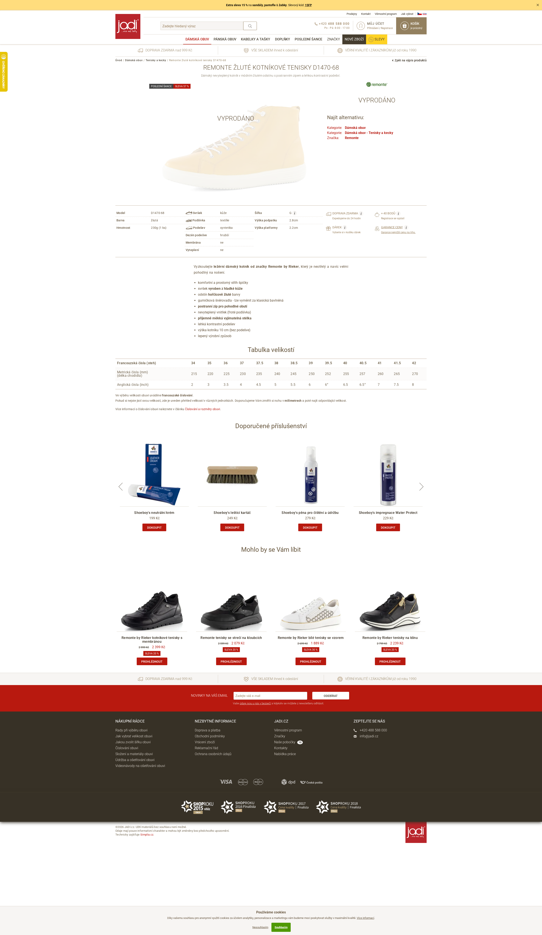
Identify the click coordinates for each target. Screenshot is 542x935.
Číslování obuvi (126, 748)
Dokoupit (154, 527)
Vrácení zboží (205, 742)
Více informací (365, 918)
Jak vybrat (407, 13)
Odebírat (331, 696)
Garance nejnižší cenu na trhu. (398, 229)
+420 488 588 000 (373, 730)
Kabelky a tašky (255, 39)
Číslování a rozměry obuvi (202, 409)
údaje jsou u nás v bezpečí (255, 703)
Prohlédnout (152, 661)
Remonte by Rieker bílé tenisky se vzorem (311, 638)
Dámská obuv (197, 39)
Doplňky (282, 39)
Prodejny (352, 13)
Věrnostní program (386, 13)
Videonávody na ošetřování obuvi (140, 766)
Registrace (387, 28)
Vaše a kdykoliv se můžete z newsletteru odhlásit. (278, 703)
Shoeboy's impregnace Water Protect (388, 513)
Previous (121, 487)
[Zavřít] (538, 5)
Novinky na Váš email (209, 696)
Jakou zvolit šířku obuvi (133, 742)
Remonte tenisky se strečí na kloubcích (231, 638)
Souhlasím (281, 927)
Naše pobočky (287, 742)
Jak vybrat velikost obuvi (133, 736)
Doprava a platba (207, 730)
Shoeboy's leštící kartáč (232, 513)
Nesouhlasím (260, 927)
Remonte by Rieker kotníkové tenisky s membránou (152, 640)
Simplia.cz (146, 834)
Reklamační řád (206, 748)
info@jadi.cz (368, 736)
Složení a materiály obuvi (134, 754)
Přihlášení (373, 28)
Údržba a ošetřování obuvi (135, 760)
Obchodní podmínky (210, 736)
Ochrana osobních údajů (213, 754)
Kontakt (366, 13)
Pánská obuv (225, 39)
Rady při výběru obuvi (131, 730)
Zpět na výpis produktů (411, 60)
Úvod (118, 60)
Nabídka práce (285, 754)
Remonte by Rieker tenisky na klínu (390, 638)
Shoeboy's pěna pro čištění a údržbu (310, 513)
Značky (333, 39)
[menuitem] (197, 39)
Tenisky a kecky (156, 60)
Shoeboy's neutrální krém (154, 513)
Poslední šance (308, 39)
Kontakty (281, 748)
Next (421, 487)
